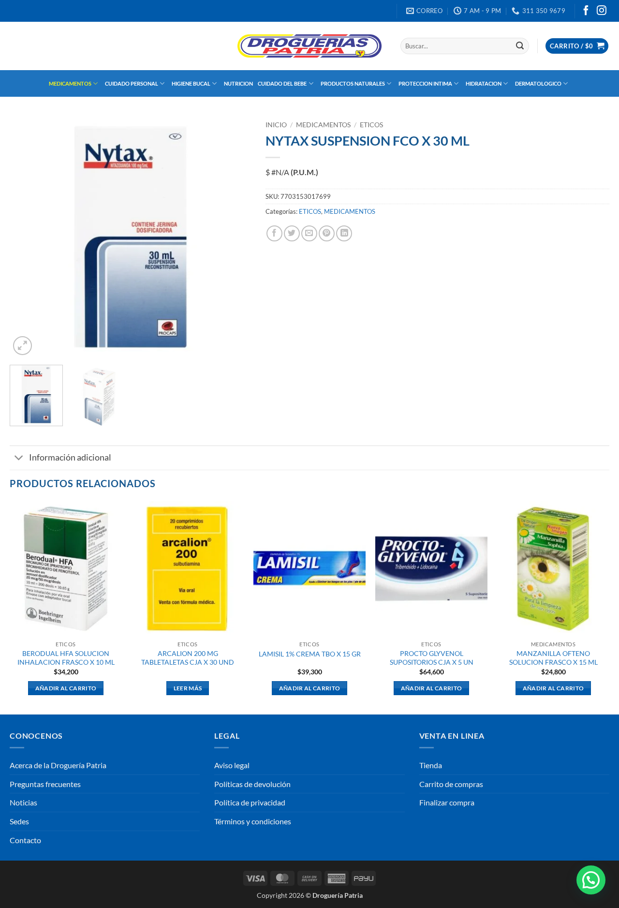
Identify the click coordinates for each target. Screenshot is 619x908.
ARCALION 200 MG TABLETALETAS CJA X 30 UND (187, 658)
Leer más (188, 688)
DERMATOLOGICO (538, 83)
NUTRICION (238, 83)
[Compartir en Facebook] (274, 233)
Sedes (19, 821)
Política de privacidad (249, 802)
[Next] (234, 237)
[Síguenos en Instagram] (601, 11)
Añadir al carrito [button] (66, 688)
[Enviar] (520, 46)
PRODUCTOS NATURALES (353, 83)
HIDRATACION (483, 83)
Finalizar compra (446, 802)
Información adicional (70, 457)
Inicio (276, 125)
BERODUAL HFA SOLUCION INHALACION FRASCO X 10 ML (66, 658)
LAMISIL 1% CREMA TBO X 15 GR (310, 654)
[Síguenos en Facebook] (586, 11)
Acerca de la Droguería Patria (58, 765)
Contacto (25, 840)
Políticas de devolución (252, 784)
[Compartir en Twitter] (292, 233)
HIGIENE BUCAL (191, 83)
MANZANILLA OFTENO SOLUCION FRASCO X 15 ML (553, 658)
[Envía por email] (309, 233)
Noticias (23, 802)
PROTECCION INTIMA (425, 83)
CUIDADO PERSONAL (131, 83)
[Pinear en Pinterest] (327, 233)
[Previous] (26, 237)
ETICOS (371, 125)
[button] (576, 46)
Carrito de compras (451, 784)
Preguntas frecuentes (45, 784)
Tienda (430, 765)
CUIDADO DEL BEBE (282, 83)
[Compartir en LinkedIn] (344, 233)
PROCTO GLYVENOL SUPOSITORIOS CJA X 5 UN (431, 658)
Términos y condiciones (252, 821)
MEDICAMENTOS (70, 83)
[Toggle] (19, 458)
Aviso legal (232, 765)
